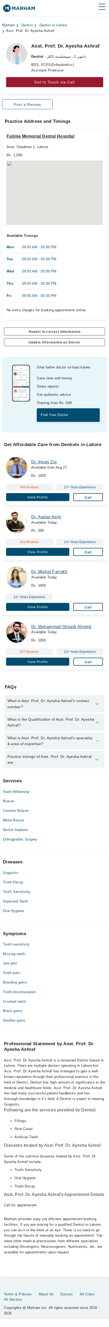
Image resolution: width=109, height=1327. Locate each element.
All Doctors (13, 1299)
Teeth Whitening (16, 792)
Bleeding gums (15, 982)
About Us (46, 1294)
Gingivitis (10, 873)
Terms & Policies (18, 1294)
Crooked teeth (14, 1001)
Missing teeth (14, 954)
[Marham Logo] (19, 10)
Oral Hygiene (13, 911)
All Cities (87, 1294)
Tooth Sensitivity (16, 892)
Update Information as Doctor (54, 342)
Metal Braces (14, 820)
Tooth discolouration (19, 992)
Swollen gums (14, 1020)
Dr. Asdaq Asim (46, 517)
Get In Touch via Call (54, 82)
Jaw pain (10, 963)
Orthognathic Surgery (20, 839)
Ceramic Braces (16, 811)
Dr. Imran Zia (44, 462)
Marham (8, 25)
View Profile (38, 497)
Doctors (66, 1294)
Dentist (27, 25)
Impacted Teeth (15, 901)
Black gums (12, 1011)
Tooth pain (11, 973)
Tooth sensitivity (16, 944)
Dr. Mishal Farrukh (49, 571)
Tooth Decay (13, 882)
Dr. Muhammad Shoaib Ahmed (61, 626)
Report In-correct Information (54, 332)
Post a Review (27, 104)
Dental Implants (16, 830)
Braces (8, 801)
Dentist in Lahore (53, 25)
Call (88, 497)
